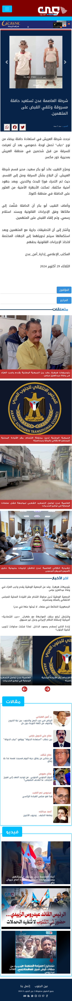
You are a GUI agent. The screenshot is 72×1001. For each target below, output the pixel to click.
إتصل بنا (25, 986)
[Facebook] (46, 996)
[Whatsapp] (32, 996)
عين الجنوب (41, 986)
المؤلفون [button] (64, 289)
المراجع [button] (64, 300)
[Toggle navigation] (7, 9)
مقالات (13, 701)
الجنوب (65, 126)
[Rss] (28, 996)
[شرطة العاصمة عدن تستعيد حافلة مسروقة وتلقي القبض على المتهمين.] (22, 127)
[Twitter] (43, 996)
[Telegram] (35, 996)
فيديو (12, 831)
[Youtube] (39, 996)
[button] (6, 62)
